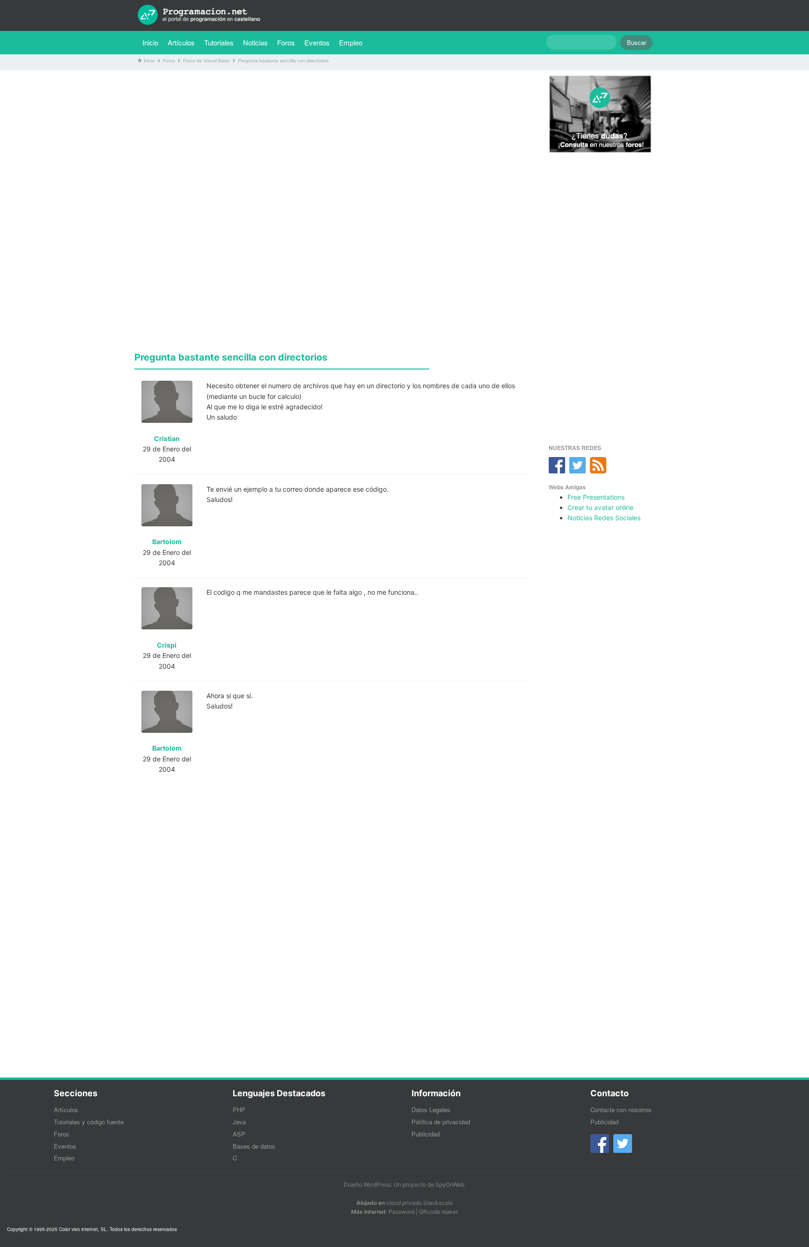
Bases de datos (254, 1146)
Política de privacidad (441, 1121)
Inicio (150, 42)
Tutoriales (221, 42)
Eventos (317, 42)
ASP (239, 1133)
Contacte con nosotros (621, 1109)
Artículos (181, 42)
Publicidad (426, 1133)
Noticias (255, 42)
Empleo (350, 42)
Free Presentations (596, 497)
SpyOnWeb (449, 1184)
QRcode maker (438, 1211)
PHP (239, 1109)
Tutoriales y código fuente (89, 1121)
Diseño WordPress (367, 1184)
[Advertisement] (331, 142)
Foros (286, 42)
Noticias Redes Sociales (603, 518)
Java (239, 1121)
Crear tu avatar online (600, 507)
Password (401, 1211)
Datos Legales (431, 1109)
